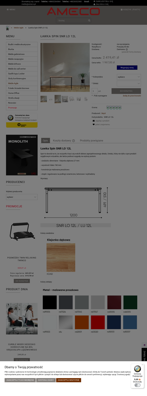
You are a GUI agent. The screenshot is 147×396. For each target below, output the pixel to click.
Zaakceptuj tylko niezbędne (20, 380)
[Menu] (142, 365)
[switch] (137, 385)
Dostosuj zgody (46, 380)
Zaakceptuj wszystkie (68, 380)
